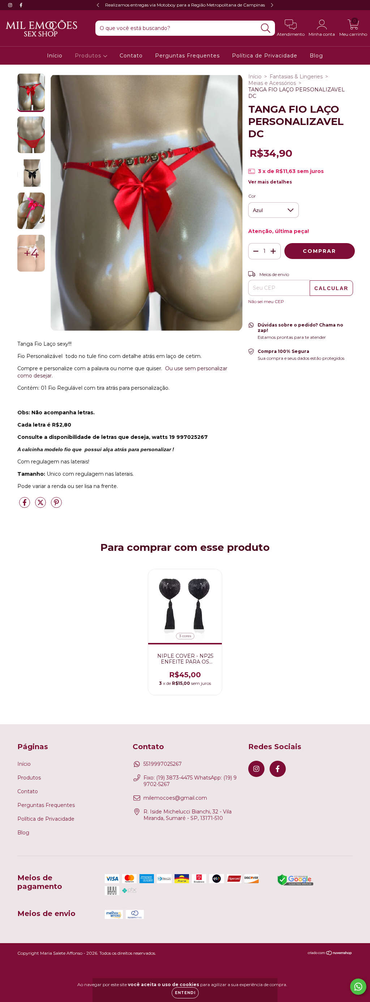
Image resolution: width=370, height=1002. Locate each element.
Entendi (185, 992)
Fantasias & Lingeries (296, 76)
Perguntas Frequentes (187, 55)
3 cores (185, 636)
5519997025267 (162, 764)
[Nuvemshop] (330, 953)
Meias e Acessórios (272, 83)
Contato (131, 55)
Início (55, 55)
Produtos (89, 55)
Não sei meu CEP (266, 301)
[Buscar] (265, 28)
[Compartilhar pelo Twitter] (41, 505)
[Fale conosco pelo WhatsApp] (358, 987)
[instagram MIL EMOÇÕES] (10, 5)
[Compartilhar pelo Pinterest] (56, 505)
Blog (316, 55)
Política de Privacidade (264, 55)
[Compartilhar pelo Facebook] (25, 505)
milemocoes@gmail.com (175, 798)
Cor (252, 196)
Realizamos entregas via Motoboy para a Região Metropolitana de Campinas (185, 5)
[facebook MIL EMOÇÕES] (21, 5)
